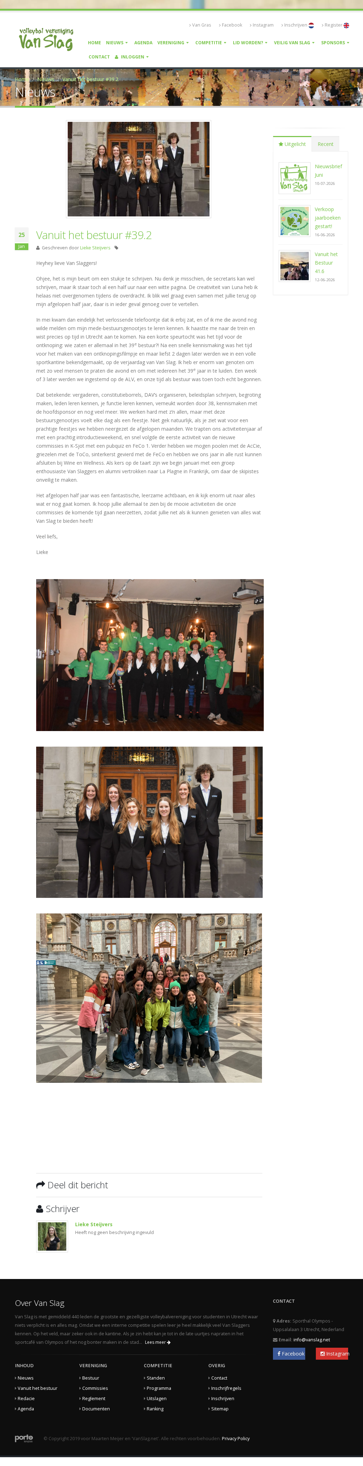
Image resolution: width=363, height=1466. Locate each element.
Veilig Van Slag (292, 43)
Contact (99, 57)
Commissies (95, 1388)
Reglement (93, 1399)
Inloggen (132, 57)
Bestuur (90, 1378)
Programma (159, 1388)
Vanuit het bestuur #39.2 (90, 79)
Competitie (208, 43)
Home (94, 43)
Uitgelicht (294, 144)
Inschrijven (296, 25)
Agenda (143, 43)
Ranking (155, 1409)
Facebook (232, 25)
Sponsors (333, 43)
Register (334, 25)
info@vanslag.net (312, 1340)
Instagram (263, 25)
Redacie (26, 1399)
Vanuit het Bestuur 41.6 (326, 262)
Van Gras (201, 25)
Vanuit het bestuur (37, 1388)
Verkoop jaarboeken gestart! (328, 218)
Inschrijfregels (226, 1388)
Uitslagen (157, 1399)
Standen (156, 1378)
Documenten (96, 1409)
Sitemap (220, 1409)
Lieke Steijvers (95, 248)
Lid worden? (248, 43)
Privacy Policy (236, 1439)
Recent (326, 144)
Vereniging (170, 43)
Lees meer (156, 1342)
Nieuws (114, 43)
